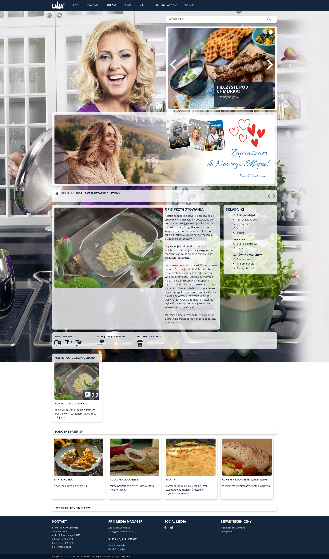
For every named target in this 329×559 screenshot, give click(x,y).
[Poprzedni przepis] (270, 197)
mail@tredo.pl (228, 531)
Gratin (171, 479)
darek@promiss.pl (118, 549)
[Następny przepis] (274, 197)
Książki (128, 4)
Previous (173, 64)
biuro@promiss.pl (61, 546)
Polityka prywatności (122, 556)
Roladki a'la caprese (124, 479)
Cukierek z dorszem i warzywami (244, 479)
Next (270, 64)
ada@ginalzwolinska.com (121, 531)
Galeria (189, 4)
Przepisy (111, 4)
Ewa (75, 4)
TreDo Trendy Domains (233, 527)
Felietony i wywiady (166, 4)
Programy (92, 4)
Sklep (143, 4)
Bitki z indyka (63, 479)
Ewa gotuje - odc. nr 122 (70, 403)
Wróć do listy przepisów (73, 508)
